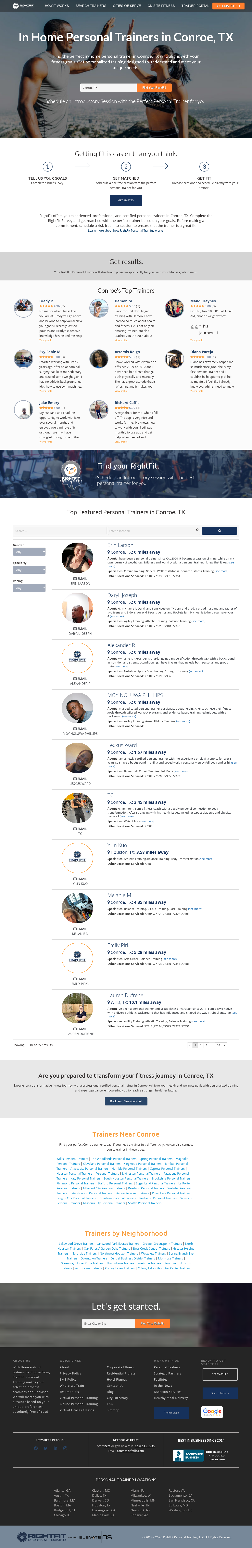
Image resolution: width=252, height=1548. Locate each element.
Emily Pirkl (119, 945)
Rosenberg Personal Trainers (171, 1193)
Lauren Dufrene (125, 995)
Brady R (46, 301)
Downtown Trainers (94, 1258)
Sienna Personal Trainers (132, 1193)
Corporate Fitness (120, 1367)
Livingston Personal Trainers (141, 1173)
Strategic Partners (167, 1373)
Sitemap (113, 1410)
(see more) (221, 571)
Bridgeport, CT (64, 1510)
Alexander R (121, 645)
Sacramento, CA (180, 1495)
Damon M (123, 301)
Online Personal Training (79, 1404)
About (64, 1367)
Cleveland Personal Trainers (101, 1164)
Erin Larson (120, 544)
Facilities (161, 1379)
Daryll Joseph (122, 595)
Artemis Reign (127, 351)
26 (218, 1045)
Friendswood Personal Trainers (91, 1193)
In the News (163, 1385)
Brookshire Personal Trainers (171, 1178)
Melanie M (119, 895)
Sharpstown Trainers (120, 1263)
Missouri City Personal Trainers (104, 1188)
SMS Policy (68, 1379)
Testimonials (69, 1392)
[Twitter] (46, 1448)
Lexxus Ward (122, 745)
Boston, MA (62, 1505)
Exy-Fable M (49, 351)
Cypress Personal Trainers (167, 1168)
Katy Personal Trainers (85, 1178)
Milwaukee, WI (141, 1495)
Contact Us (115, 1385)
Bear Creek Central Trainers (151, 1248)
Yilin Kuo (117, 845)
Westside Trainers (149, 1263)
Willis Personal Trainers (72, 1159)
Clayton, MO (101, 1490)
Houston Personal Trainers (74, 1173)
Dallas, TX (99, 1495)
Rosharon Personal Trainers (158, 1198)
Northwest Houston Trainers (119, 1253)
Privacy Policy (70, 1373)
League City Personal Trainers (76, 1198)
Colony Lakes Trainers (120, 1268)
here (107, 1446)
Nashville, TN (140, 1505)
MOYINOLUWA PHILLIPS (135, 695)
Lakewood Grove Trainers (76, 1243)
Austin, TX (61, 1495)
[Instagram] (65, 1448)
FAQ (110, 1404)
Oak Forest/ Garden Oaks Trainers (107, 1248)
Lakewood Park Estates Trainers (118, 1243)
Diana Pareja (201, 351)
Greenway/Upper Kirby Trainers (82, 1263)
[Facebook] (36, 1448)
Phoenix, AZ (139, 1515)
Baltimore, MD (64, 1500)
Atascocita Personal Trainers (89, 1168)
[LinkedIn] (55, 1448)
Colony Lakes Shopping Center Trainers (164, 1268)
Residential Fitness (121, 1373)
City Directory (117, 1398)
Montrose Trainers (170, 1258)
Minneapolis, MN (143, 1500)
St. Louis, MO (178, 1505)
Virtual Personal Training (79, 1398)
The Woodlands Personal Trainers (113, 1159)
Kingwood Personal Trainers (142, 1164)
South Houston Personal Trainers (126, 1178)
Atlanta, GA (62, 1490)
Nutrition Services (168, 1392)
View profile (45, 340)
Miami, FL (137, 1490)
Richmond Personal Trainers (75, 1183)
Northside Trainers (84, 1253)
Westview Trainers (153, 1253)
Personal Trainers (107, 1173)
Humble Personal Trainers (129, 1168)
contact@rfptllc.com (130, 1451)
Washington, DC (181, 1510)
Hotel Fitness (117, 1379)
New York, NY (140, 1510)
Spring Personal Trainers (156, 1159)
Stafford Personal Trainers (115, 1183)
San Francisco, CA (182, 1500)
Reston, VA (177, 1490)
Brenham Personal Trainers (117, 1198)
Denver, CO (100, 1500)
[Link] (23, 6)
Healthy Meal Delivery (171, 1398)
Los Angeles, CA (103, 1510)
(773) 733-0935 (144, 1446)
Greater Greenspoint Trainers (162, 1243)
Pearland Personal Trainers (146, 1188)
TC (110, 795)
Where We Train (72, 1385)
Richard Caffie (127, 402)
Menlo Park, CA (103, 1515)
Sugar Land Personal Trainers (155, 1183)
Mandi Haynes (203, 301)
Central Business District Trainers (132, 1258)
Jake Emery (49, 402)
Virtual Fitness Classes (77, 1410)
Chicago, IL (62, 1515)
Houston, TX (101, 1505)
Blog (110, 1392)
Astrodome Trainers (88, 1268)
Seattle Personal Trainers (144, 1203)
